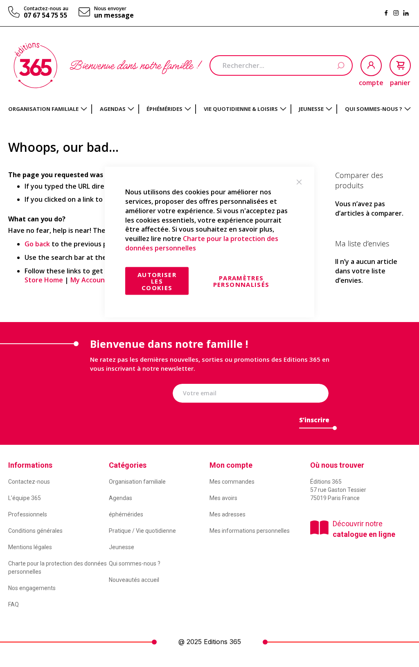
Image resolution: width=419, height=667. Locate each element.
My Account (89, 279)
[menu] (209, 109)
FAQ (13, 604)
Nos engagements (32, 588)
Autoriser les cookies (156, 280)
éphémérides (126, 514)
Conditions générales (35, 530)
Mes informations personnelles (250, 530)
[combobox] (281, 65)
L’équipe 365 (24, 498)
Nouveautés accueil (134, 580)
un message (114, 15)
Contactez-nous (29, 481)
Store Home (44, 279)
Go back (37, 243)
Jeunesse (121, 547)
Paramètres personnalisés (241, 280)
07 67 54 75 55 (45, 15)
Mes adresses (228, 514)
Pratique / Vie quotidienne (142, 530)
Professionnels (27, 514)
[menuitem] (47, 108)
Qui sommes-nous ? (134, 563)
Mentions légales (30, 547)
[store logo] (35, 65)
